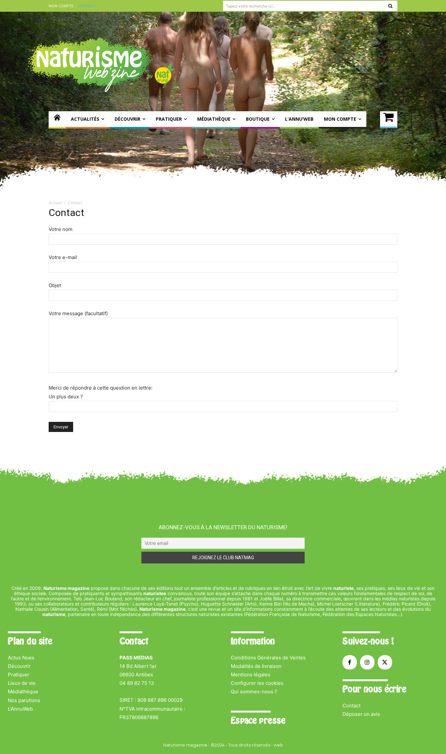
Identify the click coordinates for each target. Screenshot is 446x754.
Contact (351, 705)
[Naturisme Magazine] (100, 64)
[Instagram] (367, 662)
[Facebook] (349, 662)
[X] (385, 662)
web (278, 744)
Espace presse (258, 720)
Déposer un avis (361, 714)
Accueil (55, 203)
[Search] (390, 6)
